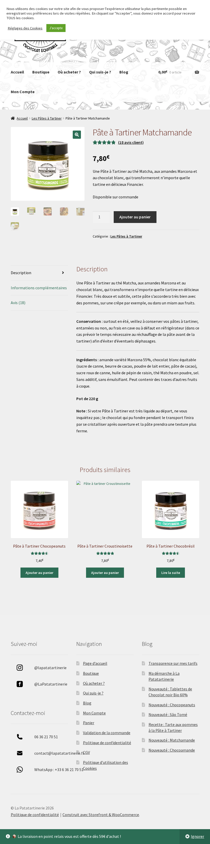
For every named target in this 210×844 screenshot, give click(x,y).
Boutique (40, 71)
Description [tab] (21, 272)
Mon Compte (23, 91)
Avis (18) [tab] (18, 302)
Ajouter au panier (135, 216)
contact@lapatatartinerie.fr (59, 753)
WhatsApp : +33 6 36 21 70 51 (58, 769)
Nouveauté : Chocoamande (172, 750)
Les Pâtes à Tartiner (47, 118)
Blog (123, 71)
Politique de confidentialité (107, 742)
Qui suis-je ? (100, 71)
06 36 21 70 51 (46, 736)
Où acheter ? (69, 71)
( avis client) (131, 142)
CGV (86, 752)
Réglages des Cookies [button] (25, 28)
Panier (88, 722)
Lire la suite (170, 572)
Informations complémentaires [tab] (39, 287)
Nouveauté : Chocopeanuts (172, 704)
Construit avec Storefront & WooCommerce (100, 814)
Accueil (17, 71)
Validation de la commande (106, 732)
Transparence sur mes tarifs (173, 663)
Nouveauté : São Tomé (168, 714)
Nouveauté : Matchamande (172, 740)
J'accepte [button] (55, 28)
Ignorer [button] (197, 836)
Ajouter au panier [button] (39, 572)
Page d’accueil (95, 663)
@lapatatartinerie (50, 667)
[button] (77, 135)
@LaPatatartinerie (50, 684)
